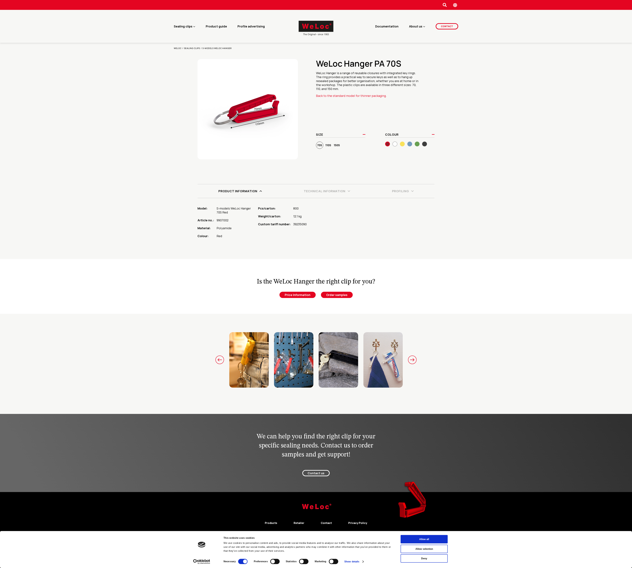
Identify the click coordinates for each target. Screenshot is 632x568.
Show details (351, 561)
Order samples (336, 295)
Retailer (299, 523)
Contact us (316, 473)
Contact (447, 26)
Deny (424, 558)
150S (337, 145)
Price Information (297, 295)
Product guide (216, 26)
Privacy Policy (357, 523)
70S (319, 145)
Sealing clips (183, 26)
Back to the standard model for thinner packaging (351, 96)
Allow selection (424, 548)
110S (328, 145)
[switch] (275, 561)
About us (415, 26)
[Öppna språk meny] (455, 5)
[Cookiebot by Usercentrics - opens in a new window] (201, 561)
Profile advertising (251, 26)
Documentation (386, 26)
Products (271, 523)
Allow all (424, 539)
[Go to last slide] (219, 360)
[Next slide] (412, 360)
